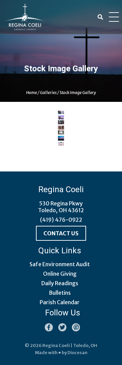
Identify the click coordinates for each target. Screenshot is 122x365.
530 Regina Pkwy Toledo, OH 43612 (61, 207)
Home (31, 92)
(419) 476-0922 (61, 219)
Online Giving (60, 273)
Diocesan (77, 352)
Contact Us (61, 233)
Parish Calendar (60, 302)
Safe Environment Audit (59, 264)
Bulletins (60, 292)
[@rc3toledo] (62, 327)
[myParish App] (76, 327)
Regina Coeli (56, 345)
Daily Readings (59, 283)
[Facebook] (49, 327)
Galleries (48, 92)
